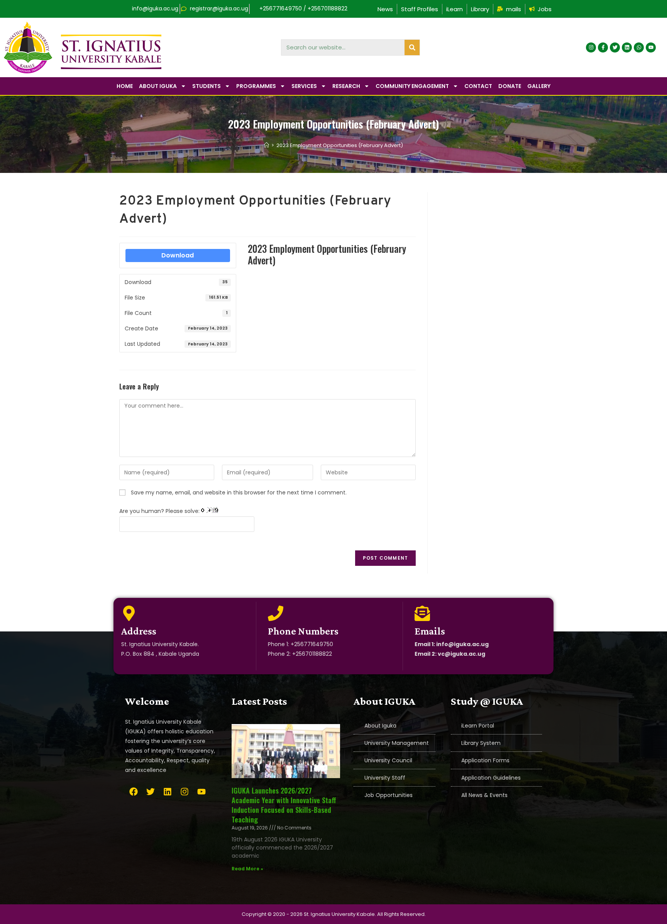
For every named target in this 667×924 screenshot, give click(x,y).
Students (206, 86)
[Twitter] (615, 47)
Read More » (247, 868)
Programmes (256, 86)
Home (125, 86)
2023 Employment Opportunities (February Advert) (339, 145)
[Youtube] (651, 47)
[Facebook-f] (603, 47)
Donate (509, 86)
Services (304, 86)
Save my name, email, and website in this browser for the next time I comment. (239, 492)
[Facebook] (133, 791)
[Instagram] (591, 47)
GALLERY (538, 86)
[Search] (412, 47)
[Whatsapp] (639, 47)
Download (177, 255)
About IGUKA (158, 86)
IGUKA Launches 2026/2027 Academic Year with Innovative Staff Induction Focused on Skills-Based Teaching (284, 805)
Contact (478, 86)
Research (346, 86)
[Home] (266, 145)
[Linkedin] (627, 47)
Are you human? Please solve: (160, 511)
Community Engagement (412, 86)
